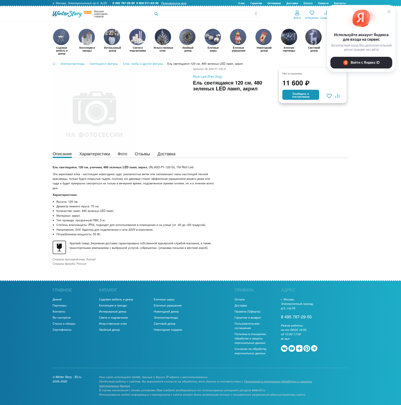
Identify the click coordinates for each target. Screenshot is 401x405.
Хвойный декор (109, 329)
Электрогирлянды (166, 317)
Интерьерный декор (112, 311)
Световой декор (164, 323)
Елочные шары (164, 299)
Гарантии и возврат (248, 317)
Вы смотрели (62, 317)
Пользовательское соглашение (247, 325)
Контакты (59, 311)
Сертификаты (62, 329)
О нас (241, 3)
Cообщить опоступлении (301, 95)
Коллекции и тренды (113, 305)
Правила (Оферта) (247, 311)
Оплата (308, 3)
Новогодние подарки (168, 329)
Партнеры (59, 305)
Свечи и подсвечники (113, 317)
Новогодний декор (166, 311)
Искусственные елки (113, 323)
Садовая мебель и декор (116, 299)
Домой (57, 299)
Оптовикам (274, 3)
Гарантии (256, 3)
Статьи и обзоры (64, 323)
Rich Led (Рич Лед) (207, 76)
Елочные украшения (168, 305)
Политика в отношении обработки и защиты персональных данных (250, 338)
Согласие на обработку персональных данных (250, 351)
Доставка (292, 3)
